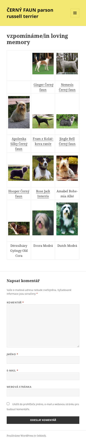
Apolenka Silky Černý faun (18, 144)
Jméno (12, 354)
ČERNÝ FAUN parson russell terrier (30, 13)
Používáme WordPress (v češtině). (26, 435)
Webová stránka (19, 387)
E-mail (12, 370)
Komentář (15, 302)
